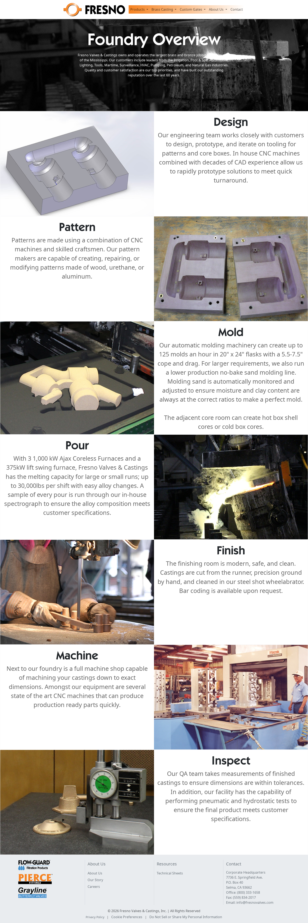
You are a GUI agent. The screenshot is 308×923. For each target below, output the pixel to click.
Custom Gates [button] (191, 9)
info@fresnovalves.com (254, 902)
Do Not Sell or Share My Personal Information (185, 917)
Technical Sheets (170, 873)
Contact (236, 9)
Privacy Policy (95, 917)
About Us (95, 873)
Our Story (95, 880)
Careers (94, 886)
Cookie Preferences (126, 917)
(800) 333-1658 (248, 892)
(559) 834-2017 (244, 897)
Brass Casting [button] (162, 9)
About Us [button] (216, 9)
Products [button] (138, 9)
